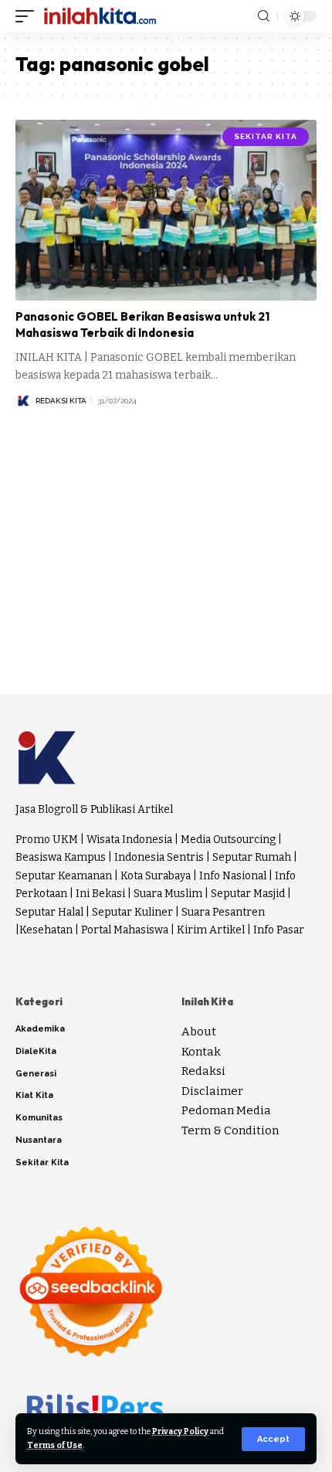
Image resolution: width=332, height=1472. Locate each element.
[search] (263, 16)
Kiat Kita (34, 1095)
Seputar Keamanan (63, 875)
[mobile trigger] (28, 16)
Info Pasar (278, 930)
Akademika (40, 1029)
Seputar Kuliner (132, 912)
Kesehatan (46, 930)
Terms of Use (55, 1445)
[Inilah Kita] (100, 16)
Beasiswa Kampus (60, 857)
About (198, 1032)
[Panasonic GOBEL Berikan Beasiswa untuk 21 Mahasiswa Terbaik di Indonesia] (166, 210)
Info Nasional (232, 875)
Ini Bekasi (100, 893)
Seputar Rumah (251, 857)
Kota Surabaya (155, 875)
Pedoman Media (226, 1110)
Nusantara (38, 1140)
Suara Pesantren (223, 912)
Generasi (35, 1074)
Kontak (201, 1052)
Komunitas (39, 1118)
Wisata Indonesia (129, 839)
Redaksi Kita (61, 400)
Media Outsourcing (228, 839)
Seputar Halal (49, 912)
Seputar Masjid (248, 893)
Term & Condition (230, 1130)
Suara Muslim (168, 893)
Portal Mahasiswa (124, 930)
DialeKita (35, 1051)
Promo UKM (46, 839)
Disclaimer (212, 1091)
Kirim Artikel (211, 930)
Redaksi (203, 1071)
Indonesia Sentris (159, 857)
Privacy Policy (180, 1431)
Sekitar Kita (265, 136)
